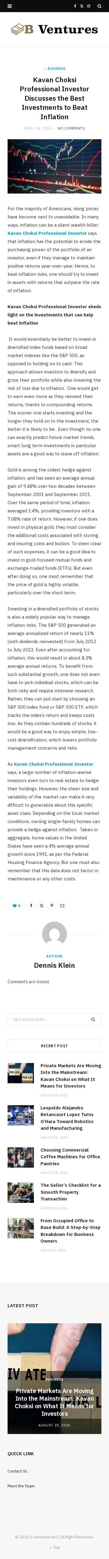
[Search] (99, 6)
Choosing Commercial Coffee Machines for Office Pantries (70, 1156)
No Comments (71, 128)
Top (56, 1547)
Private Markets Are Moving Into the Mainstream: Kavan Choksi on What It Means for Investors (54, 1402)
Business (57, 68)
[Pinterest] (51, 905)
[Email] (62, 905)
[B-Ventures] (54, 29)
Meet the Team (21, 1486)
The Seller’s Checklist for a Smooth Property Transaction (71, 1192)
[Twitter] (41, 905)
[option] (54, 1378)
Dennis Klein (54, 965)
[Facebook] (31, 905)
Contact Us (17, 1471)
